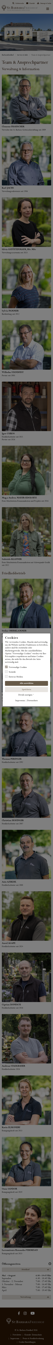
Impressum (20, 700)
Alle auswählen (26, 683)
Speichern (26, 689)
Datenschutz (32, 700)
